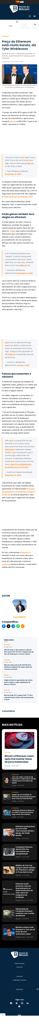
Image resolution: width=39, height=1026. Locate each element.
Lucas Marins (19, 617)
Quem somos (19, 963)
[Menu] (34, 16)
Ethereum (5, 36)
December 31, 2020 (13, 174)
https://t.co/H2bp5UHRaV (21, 464)
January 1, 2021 (23, 365)
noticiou (5, 564)
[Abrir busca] (30, 16)
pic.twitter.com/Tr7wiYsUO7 (17, 467)
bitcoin (13, 121)
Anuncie (20, 976)
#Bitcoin (30, 163)
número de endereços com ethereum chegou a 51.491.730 (18, 492)
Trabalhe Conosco (19, 980)
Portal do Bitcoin (19, 9)
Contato (19, 967)
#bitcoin (23, 265)
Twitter (12, 231)
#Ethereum (10, 449)
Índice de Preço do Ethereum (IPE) (18, 196)
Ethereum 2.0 (25, 552)
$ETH (23, 157)
